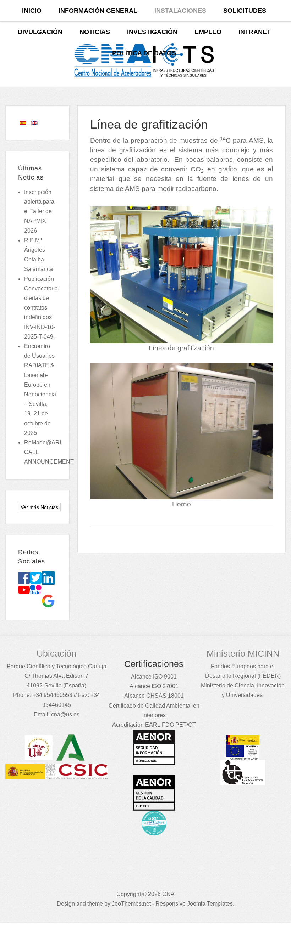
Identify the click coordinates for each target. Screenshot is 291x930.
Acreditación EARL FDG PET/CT (154, 725)
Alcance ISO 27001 (154, 686)
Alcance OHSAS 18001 (154, 696)
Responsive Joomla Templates (194, 904)
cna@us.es (65, 714)
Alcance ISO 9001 (154, 677)
